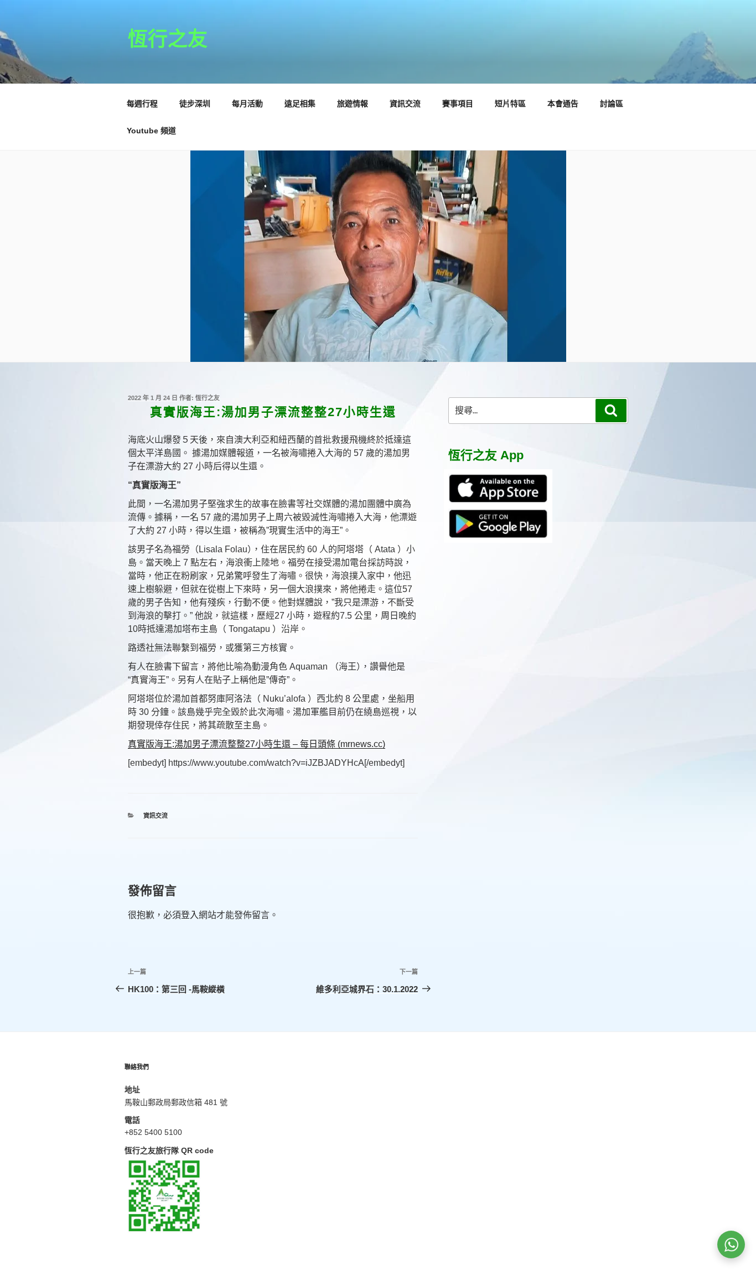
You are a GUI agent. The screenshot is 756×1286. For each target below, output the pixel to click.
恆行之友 (168, 39)
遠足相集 (299, 103)
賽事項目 (457, 103)
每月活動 (247, 103)
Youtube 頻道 (151, 130)
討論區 (611, 103)
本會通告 (562, 103)
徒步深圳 (194, 103)
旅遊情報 (352, 103)
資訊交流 (405, 103)
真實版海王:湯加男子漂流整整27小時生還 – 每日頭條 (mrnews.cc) (256, 744)
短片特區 (510, 103)
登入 (190, 915)
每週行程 (142, 103)
